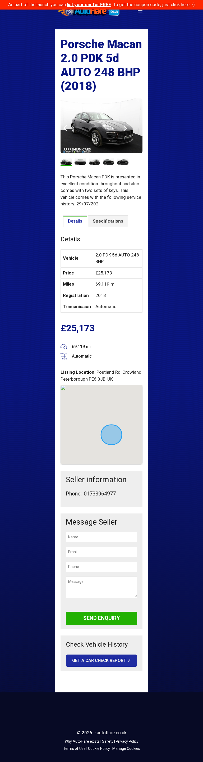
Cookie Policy (99, 748)
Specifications (108, 221)
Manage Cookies (126, 748)
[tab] (75, 221)
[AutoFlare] (89, 11)
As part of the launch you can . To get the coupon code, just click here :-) (101, 4)
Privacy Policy (127, 741)
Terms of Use (74, 748)
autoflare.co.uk (111, 732)
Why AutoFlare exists (82, 741)
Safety (107, 741)
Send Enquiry (101, 618)
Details (75, 221)
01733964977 (100, 493)
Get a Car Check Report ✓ (101, 660)
